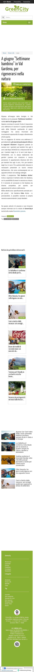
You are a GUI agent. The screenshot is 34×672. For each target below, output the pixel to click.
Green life (15, 219)
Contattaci (8, 569)
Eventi (7, 605)
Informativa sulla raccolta (7, 670)
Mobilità (7, 583)
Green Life (11, 53)
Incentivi (7, 594)
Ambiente (7, 580)
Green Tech (8, 604)
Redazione (8, 562)
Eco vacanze (7, 219)
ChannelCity (17, 2)
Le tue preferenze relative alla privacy (14, 668)
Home (5, 22)
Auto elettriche (9, 596)
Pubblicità (8, 567)
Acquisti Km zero (10, 598)
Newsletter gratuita (19, 211)
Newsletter (8, 571)
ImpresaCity (26, 2)
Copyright (8, 563)
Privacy (7, 565)
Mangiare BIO (9, 602)
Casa (6, 585)
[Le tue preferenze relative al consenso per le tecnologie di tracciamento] (25, 670)
